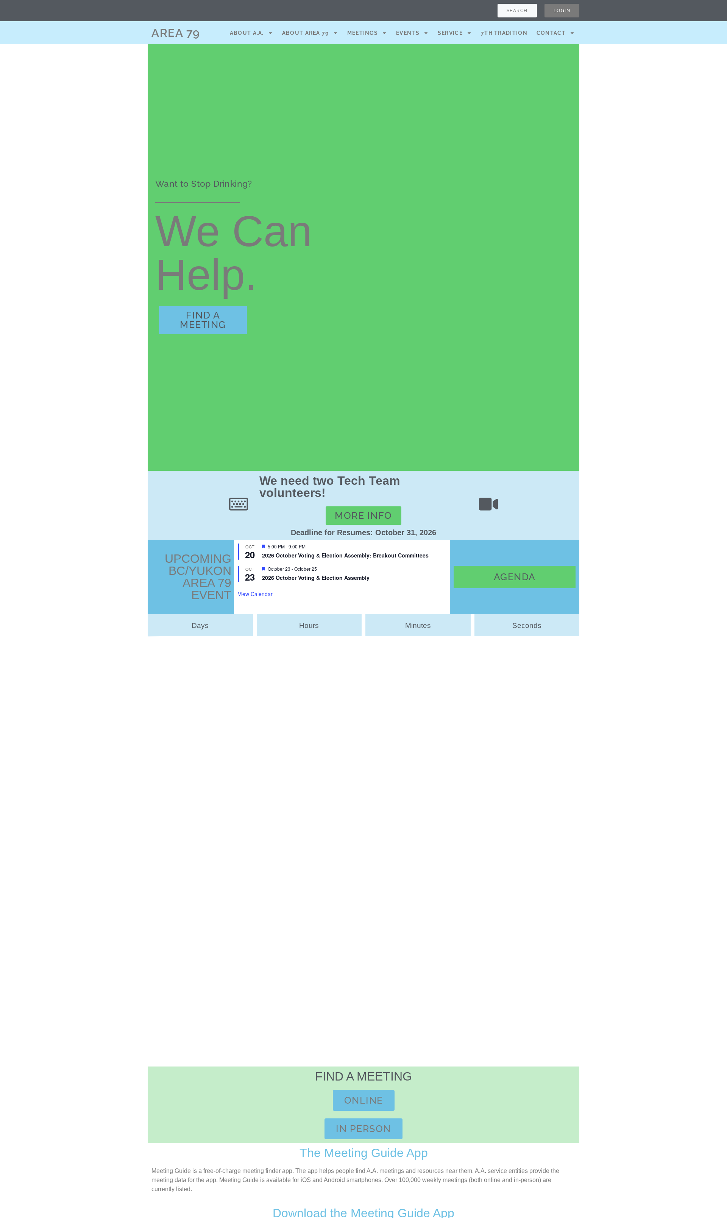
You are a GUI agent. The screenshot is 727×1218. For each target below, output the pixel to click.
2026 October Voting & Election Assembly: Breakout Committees (345, 555)
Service (450, 33)
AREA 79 (175, 32)
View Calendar (255, 594)
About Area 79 (305, 33)
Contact (551, 33)
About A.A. (247, 33)
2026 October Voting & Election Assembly (316, 577)
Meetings (362, 33)
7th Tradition (504, 33)
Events (408, 33)
